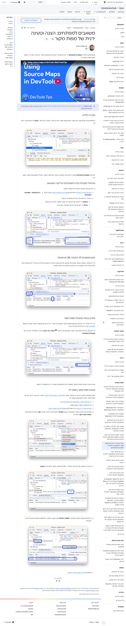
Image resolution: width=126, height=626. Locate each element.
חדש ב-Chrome (66, 2)
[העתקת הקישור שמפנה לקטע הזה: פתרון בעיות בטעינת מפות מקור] (62, 318)
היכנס (4, 2)
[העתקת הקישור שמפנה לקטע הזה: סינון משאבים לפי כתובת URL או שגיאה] (55, 258)
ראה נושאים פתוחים (93, 608)
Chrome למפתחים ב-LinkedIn (24, 611)
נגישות (70, 12)
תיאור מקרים (84, 2)
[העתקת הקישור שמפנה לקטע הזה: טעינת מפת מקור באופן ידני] (66, 390)
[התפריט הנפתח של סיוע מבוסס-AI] (94, 12)
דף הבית (92, 28)
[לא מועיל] (22, 27)
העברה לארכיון (62, 611)
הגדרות (77, 12)
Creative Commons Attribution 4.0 (64, 588)
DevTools (121, 12)
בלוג (75, 2)
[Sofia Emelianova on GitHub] (86, 49)
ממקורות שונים (90, 326)
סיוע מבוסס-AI (101, 12)
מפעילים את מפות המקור (60, 193)
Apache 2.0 (37, 588)
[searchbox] (113, 17)
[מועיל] (25, 27)
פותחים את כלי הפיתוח (84, 193)
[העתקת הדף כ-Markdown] (47, 39)
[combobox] (37, 2)
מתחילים (112, 12)
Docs (95, 2)
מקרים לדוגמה (62, 608)
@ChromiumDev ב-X (27, 605)
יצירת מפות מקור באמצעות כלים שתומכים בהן (76, 402)
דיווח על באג (95, 605)
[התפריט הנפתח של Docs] (92, 2)
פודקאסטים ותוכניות (60, 614)
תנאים (97, 622)
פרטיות (92, 622)
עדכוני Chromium (61, 605)
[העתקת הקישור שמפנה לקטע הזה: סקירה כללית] (80, 115)
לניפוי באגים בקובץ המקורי (76, 573)
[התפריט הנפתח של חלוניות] (84, 12)
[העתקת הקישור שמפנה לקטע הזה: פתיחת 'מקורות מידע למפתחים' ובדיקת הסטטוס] (45, 183)
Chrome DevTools (108, 8)
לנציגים (62, 12)
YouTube (30, 608)
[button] (114, 33)
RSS (32, 614)
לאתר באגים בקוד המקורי (53, 395)
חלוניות (88, 12)
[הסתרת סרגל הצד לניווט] (104, 623)
